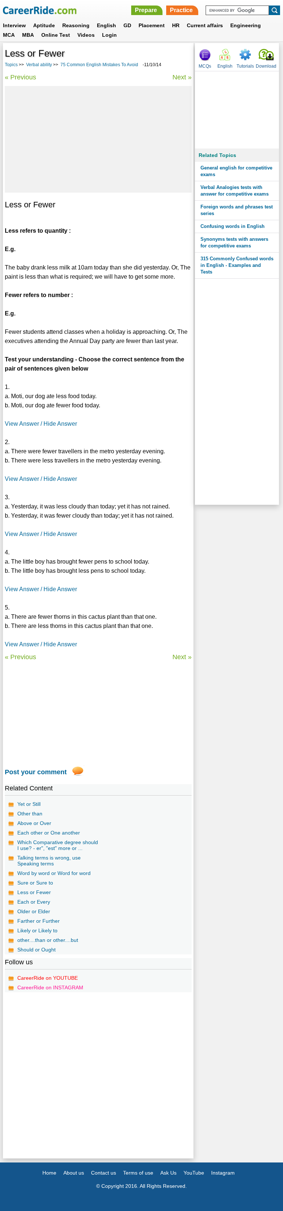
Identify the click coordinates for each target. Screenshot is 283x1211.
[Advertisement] (98, 139)
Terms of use (138, 1173)
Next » (182, 77)
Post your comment (36, 772)
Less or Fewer (34, 892)
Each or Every (33, 902)
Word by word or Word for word (54, 873)
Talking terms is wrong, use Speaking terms (49, 861)
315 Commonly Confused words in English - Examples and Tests (236, 265)
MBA (28, 35)
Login (109, 35)
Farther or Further (38, 921)
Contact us (103, 1173)
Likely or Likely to (37, 930)
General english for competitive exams (236, 171)
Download (266, 66)
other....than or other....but (47, 940)
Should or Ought (36, 950)
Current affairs (205, 25)
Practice (181, 10)
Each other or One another (48, 833)
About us (73, 1173)
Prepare (146, 10)
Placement (152, 25)
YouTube (194, 1173)
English (106, 25)
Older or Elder (33, 911)
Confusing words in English (232, 226)
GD (127, 25)
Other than (29, 814)
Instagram (223, 1173)
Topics (11, 64)
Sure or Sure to (35, 883)
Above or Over (34, 823)
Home (49, 1173)
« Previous (20, 77)
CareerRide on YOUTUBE (47, 978)
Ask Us (168, 1173)
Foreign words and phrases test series (236, 210)
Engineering (245, 25)
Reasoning (76, 25)
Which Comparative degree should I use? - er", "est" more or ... (57, 845)
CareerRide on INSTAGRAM (50, 987)
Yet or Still (29, 804)
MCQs (205, 66)
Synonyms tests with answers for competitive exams (234, 242)
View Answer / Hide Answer (41, 424)
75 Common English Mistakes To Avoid (99, 64)
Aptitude (44, 25)
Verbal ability (39, 64)
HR (175, 25)
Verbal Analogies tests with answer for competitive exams (234, 191)
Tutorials (245, 66)
